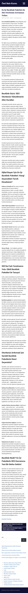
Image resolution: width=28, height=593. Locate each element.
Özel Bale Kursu (9, 3)
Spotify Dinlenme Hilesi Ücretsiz (12, 579)
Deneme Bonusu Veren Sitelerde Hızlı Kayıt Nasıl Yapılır (13, 525)
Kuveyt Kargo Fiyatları (9, 568)
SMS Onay (6, 577)
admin (11, 18)
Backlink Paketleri (6, 519)
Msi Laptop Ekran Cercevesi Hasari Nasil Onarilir (14, 552)
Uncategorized (17, 18)
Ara (2, 537)
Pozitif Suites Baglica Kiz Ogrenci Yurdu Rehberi (14, 557)
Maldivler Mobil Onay (9, 572)
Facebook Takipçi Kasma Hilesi (12, 564)
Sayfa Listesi (7, 575)
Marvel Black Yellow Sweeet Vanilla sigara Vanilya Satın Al (12, 529)
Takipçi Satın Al (8, 583)
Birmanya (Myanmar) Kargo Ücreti (12, 563)
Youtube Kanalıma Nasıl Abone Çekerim (14, 584)
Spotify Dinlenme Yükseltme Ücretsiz (13, 581)
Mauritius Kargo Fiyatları (10, 573)
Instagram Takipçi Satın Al (10, 566)
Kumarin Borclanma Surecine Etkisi (11, 555)
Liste (5, 570)
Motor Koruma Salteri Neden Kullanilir (11, 550)
